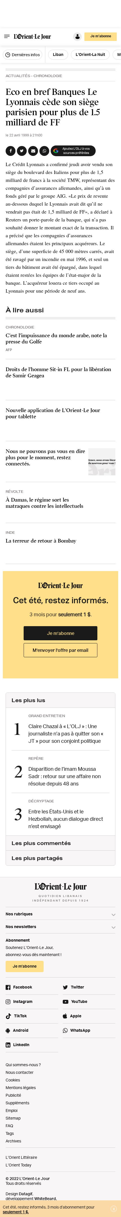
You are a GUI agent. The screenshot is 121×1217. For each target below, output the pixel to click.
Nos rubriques (19, 913)
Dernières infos (25, 54)
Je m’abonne (60, 633)
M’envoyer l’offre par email (60, 650)
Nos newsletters (21, 926)
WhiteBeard (45, 1198)
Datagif (25, 1193)
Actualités (18, 75)
